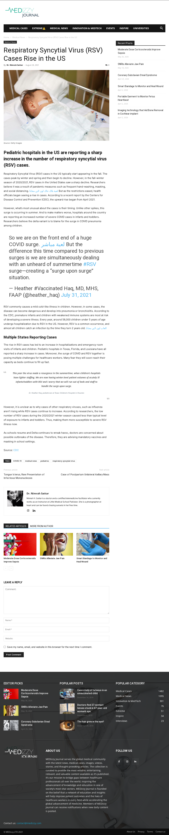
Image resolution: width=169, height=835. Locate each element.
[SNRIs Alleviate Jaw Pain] (56, 544)
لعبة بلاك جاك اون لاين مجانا (43, 190)
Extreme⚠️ (38, 28)
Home (6, 37)
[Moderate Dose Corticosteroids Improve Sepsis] (20, 544)
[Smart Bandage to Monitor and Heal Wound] (92, 544)
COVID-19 (17, 461)
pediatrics (44, 461)
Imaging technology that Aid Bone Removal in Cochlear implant (140, 112)
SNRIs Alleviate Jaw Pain (52, 558)
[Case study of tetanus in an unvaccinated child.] (67, 694)
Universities (141, 28)
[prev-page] (6, 568)
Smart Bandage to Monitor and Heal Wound (140, 86)
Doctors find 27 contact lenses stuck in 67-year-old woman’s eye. (92, 708)
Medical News (59, 28)
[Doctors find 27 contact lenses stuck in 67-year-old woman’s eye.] (67, 708)
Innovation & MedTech (87, 28)
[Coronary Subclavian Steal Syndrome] (11, 725)
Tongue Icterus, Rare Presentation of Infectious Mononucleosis (24, 476)
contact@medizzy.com (29, 823)
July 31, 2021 (76, 295)
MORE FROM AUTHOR (41, 526)
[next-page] (11, 568)
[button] (161, 28)
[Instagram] (29, 511)
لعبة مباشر (53, 244)
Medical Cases (18, 28)
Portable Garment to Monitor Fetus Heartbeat (136, 98)
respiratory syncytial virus (63, 461)
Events (110, 28)
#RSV (89, 264)
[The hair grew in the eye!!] (67, 725)
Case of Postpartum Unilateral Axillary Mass (85, 474)
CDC (16, 450)
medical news (31, 461)
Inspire (124, 28)
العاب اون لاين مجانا (96, 328)
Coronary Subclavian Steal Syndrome (137, 75)
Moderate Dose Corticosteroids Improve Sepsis (139, 51)
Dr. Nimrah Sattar (15, 65)
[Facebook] (119, 761)
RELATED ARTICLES (16, 526)
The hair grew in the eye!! (90, 721)
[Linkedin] (35, 511)
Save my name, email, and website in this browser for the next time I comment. (49, 646)
